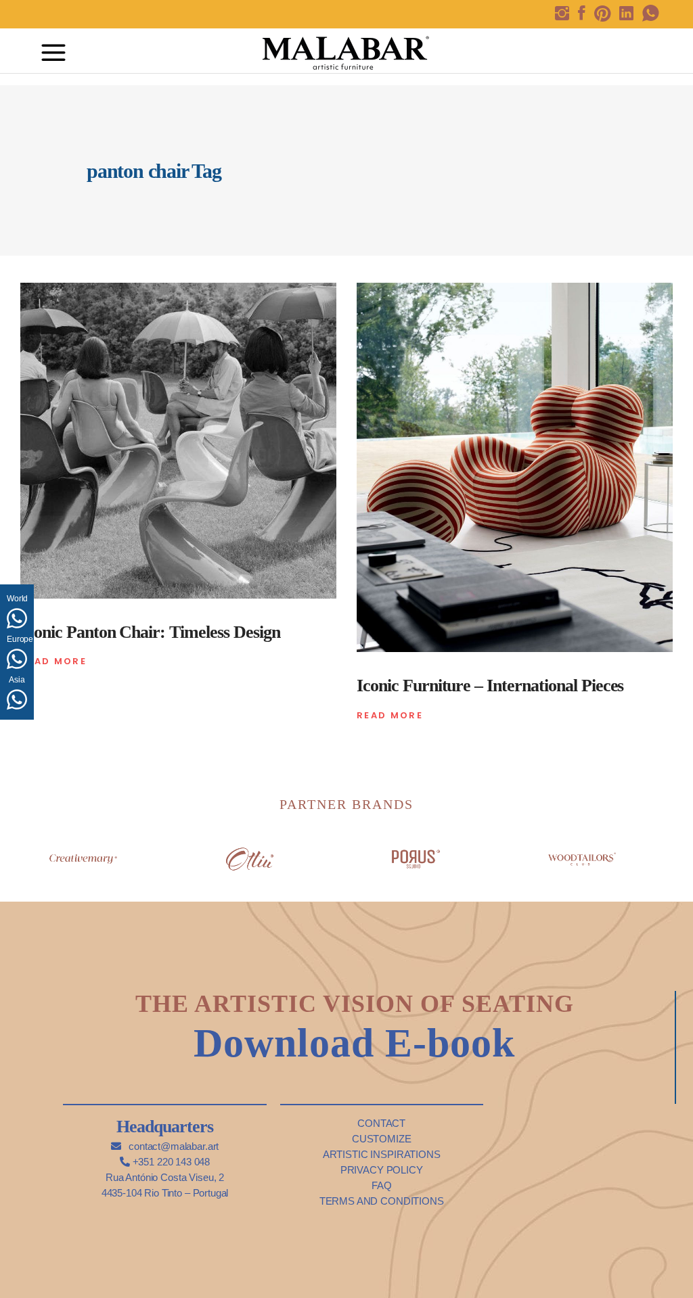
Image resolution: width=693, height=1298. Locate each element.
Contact (381, 1123)
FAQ (382, 1185)
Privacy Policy (381, 1170)
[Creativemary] (83, 854)
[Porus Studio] (415, 854)
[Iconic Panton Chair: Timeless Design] (178, 441)
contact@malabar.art (172, 1146)
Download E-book (354, 1043)
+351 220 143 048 (170, 1161)
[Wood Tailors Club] (582, 854)
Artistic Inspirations (382, 1154)
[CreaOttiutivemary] (249, 854)
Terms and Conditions (381, 1201)
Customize (381, 1138)
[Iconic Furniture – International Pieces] (515, 467)
